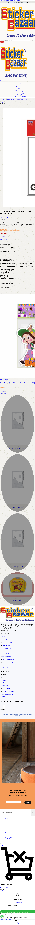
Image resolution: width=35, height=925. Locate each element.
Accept (17, 923)
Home (4, 99)
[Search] (33, 812)
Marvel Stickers (5, 217)
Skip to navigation (5, 0)
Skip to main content (15, 0)
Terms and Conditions (20, 96)
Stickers (13, 99)
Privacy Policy (20, 95)
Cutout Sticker (30, 386)
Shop (8, 99)
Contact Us (21, 93)
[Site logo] (14, 78)
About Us (20, 92)
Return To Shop (4, 887)
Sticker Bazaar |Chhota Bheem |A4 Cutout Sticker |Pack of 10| (17, 383)
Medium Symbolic (30, 99)
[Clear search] (32, 40)
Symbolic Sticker (20, 99)
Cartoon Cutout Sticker (6, 386)
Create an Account (17, 902)
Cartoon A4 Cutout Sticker (19, 386)
